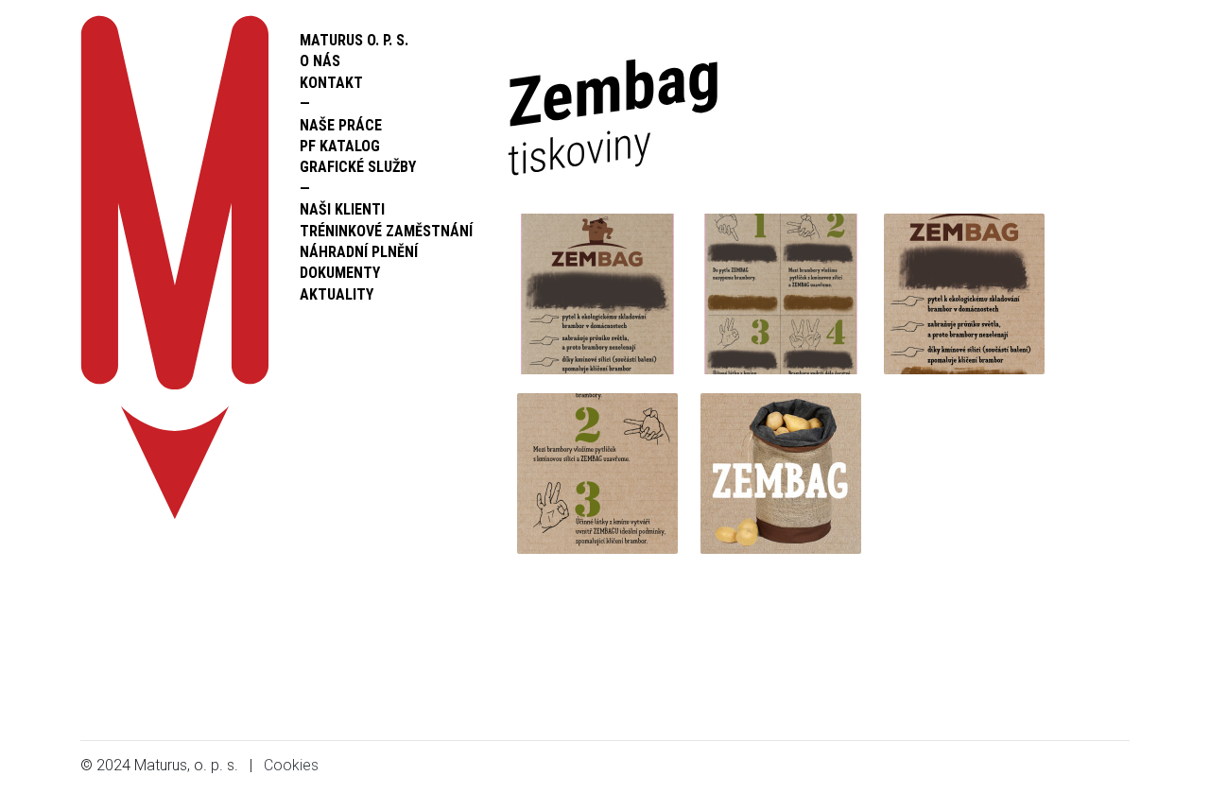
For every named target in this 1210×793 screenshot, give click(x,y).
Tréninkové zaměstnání (386, 231)
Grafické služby (358, 167)
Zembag (614, 110)
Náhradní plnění (359, 252)
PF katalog (340, 146)
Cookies (291, 765)
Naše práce (341, 125)
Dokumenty (340, 273)
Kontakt (331, 83)
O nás (320, 61)
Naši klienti (342, 209)
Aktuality (336, 294)
